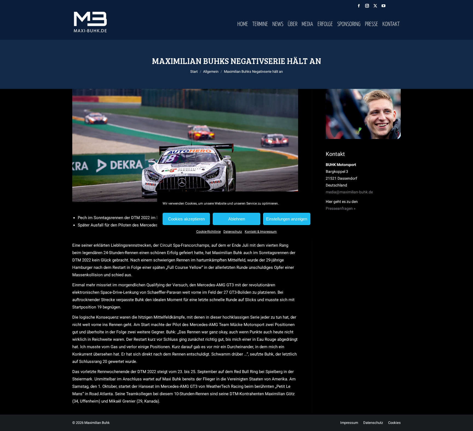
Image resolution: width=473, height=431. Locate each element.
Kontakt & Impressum (261, 232)
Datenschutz (232, 232)
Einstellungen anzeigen (286, 219)
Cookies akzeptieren (186, 219)
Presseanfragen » (341, 208)
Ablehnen (236, 219)
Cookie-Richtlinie (208, 232)
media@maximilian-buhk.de (349, 192)
